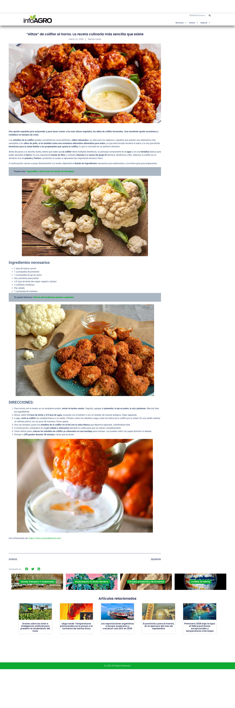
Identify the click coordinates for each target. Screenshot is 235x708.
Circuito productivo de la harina (146, 581)
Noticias (179, 22)
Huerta (203, 22)
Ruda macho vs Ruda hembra (91, 581)
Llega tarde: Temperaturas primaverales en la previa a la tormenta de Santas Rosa (76, 626)
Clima (192, 22)
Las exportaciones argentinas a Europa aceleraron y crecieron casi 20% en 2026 (117, 626)
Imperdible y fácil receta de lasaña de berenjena (50, 171)
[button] (209, 15)
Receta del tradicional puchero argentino (54, 297)
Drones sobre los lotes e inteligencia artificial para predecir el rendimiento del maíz (35, 627)
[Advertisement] (205, 52)
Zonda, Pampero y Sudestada (37, 581)
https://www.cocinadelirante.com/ (45, 538)
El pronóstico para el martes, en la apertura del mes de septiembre (158, 626)
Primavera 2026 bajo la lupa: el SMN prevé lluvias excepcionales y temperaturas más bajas (199, 627)
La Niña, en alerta (200, 581)
